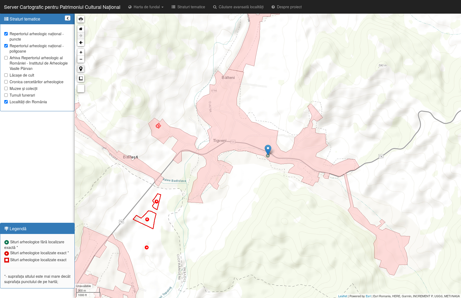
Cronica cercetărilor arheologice (36, 81)
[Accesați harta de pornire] (80, 28)
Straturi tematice (190, 6)
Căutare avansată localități (240, 6)
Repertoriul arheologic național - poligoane (37, 48)
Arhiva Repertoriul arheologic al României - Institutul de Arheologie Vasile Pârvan (39, 63)
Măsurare (80, 78)
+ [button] (81, 52)
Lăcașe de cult (22, 75)
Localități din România (28, 101)
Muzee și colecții (23, 88)
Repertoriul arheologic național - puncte (37, 36)
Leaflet (342, 296)
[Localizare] (80, 68)
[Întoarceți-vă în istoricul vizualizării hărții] (80, 42)
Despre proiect (288, 6)
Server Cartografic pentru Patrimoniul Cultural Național (62, 6)
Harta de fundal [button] (146, 6)
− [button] (81, 59)
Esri (368, 296)
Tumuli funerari (22, 95)
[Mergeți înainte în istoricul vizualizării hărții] (80, 35)
